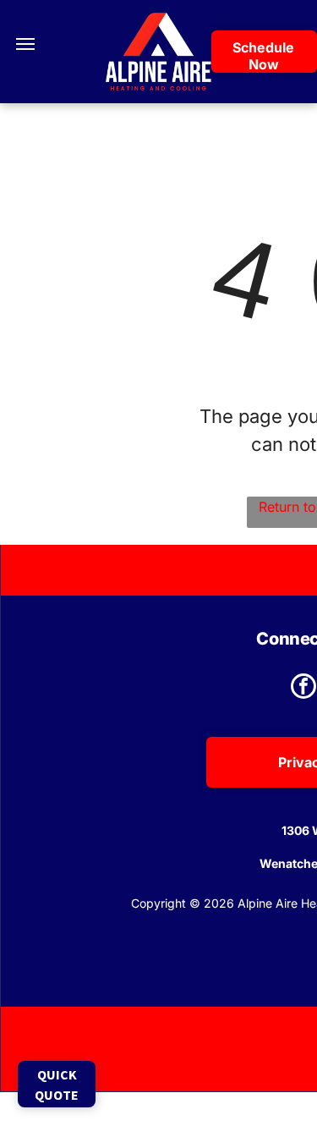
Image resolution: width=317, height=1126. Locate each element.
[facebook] (303, 688)
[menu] (25, 44)
